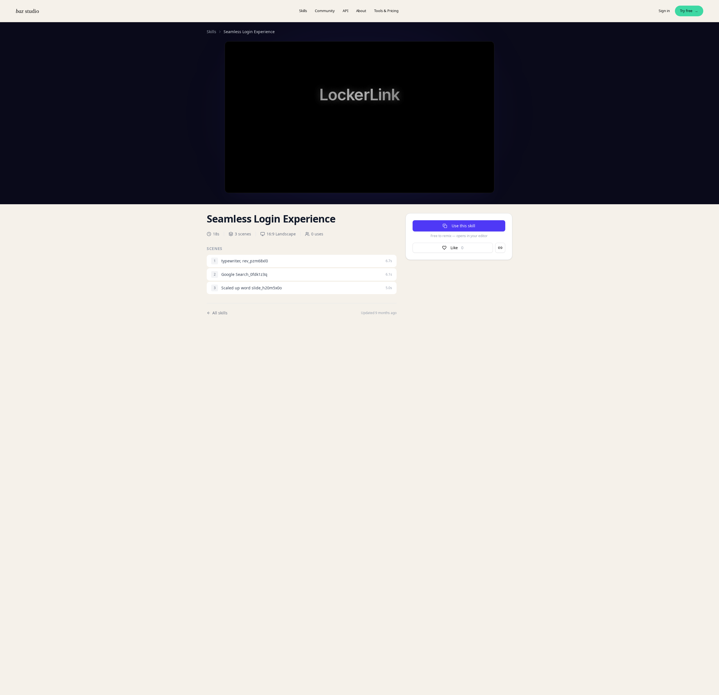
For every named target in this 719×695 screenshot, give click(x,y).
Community (325, 10)
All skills (219, 312)
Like (456, 247)
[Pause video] (231, 179)
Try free (689, 10)
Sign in (664, 10)
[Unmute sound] (242, 178)
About (361, 10)
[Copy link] (500, 248)
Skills (303, 10)
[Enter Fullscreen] (488, 179)
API (345, 10)
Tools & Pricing (386, 10)
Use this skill (463, 225)
